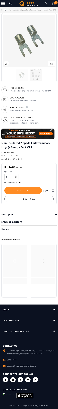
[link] (15, 279)
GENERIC (11, 152)
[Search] (10, 3)
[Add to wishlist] (46, 191)
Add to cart (23, 190)
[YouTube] (28, 379)
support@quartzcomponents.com (21, 366)
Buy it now (29, 199)
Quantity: (8, 171)
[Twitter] (35, 379)
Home (3, 10)
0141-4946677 (12, 360)
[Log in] (46, 3)
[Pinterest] (20, 379)
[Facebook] (5, 379)
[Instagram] (13, 379)
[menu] (3, 3)
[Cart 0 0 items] (53, 3)
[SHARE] (51, 190)
